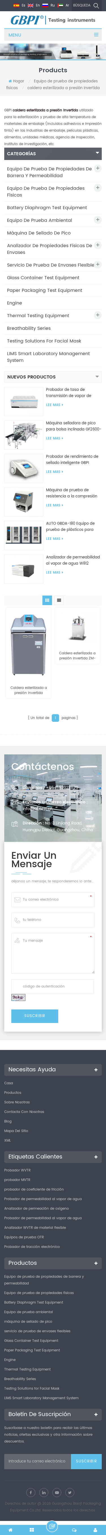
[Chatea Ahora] (52, 1526)
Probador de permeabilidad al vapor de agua (43, 1199)
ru (52, 5)
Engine (14, 303)
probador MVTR (17, 1180)
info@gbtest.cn (38, 809)
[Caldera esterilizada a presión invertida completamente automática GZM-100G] (29, 643)
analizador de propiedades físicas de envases (49, 249)
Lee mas (53, 405)
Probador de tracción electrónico (32, 1247)
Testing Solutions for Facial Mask (44, 341)
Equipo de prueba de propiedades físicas (46, 192)
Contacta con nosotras (24, 1112)
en (37, 5)
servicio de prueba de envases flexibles (52, 265)
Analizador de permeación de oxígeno (36, 1208)
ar (66, 5)
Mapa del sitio (16, 1131)
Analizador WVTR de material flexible (35, 1227)
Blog (8, 1121)
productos (12, 1093)
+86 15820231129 (62, 788)
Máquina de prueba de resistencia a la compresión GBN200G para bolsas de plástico (71, 493)
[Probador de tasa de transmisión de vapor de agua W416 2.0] (24, 401)
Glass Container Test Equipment (43, 277)
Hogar (18, 81)
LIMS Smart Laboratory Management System (48, 357)
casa (8, 1083)
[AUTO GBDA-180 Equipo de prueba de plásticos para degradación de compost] (24, 535)
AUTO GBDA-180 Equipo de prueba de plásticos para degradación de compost (70, 527)
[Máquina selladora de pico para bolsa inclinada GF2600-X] (24, 435)
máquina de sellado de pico (39, 233)
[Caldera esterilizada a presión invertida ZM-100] (78, 626)
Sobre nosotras (17, 1102)
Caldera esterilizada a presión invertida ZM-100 (77, 656)
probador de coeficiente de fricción (34, 1189)
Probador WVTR (17, 1170)
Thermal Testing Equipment (38, 315)
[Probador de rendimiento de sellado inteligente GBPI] (24, 468)
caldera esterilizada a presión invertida (63, 88)
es (23, 5)
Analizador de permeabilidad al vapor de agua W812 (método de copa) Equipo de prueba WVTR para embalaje (73, 561)
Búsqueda (81, 5)
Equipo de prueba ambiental (39, 220)
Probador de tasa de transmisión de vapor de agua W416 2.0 (68, 393)
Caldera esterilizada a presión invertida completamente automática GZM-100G (28, 691)
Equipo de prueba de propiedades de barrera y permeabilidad (49, 172)
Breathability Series (29, 328)
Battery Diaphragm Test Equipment (47, 207)
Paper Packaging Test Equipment (44, 290)
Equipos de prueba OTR (24, 1237)
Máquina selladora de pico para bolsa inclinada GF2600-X (73, 426)
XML (7, 1140)
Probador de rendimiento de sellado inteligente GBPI (72, 460)
